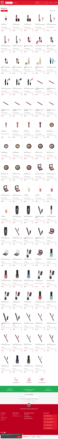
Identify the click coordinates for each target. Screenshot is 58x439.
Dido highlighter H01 (16, 152)
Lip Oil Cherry (37, 195)
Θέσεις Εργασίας (3, 418)
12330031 (15, 130)
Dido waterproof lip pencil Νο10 (40, 24)
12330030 (27, 130)
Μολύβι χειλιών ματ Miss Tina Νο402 (17, 323)
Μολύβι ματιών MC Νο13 (39, 323)
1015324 (15, 87)
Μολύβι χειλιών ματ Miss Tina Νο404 (28, 238)
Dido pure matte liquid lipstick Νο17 (17, 67)
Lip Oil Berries (49, 195)
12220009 (27, 66)
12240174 (4, 194)
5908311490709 (38, 322)
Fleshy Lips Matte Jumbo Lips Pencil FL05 (39, 110)
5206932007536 (4, 322)
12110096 (26, 23)
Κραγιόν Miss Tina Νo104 (50, 280)
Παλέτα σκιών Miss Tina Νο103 (17, 259)
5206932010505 (38, 258)
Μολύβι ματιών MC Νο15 (28, 344)
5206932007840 (27, 258)
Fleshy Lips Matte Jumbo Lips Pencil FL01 (51, 110)
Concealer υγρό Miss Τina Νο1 (51, 216)
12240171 (15, 194)
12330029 (38, 130)
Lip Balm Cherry (37, 131)
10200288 (49, 23)
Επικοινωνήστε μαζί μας (4, 417)
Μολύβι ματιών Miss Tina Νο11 (5, 344)
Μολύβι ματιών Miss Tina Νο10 (17, 344)
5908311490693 (50, 322)
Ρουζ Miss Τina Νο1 (38, 259)
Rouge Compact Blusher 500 (5, 195)
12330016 (38, 194)
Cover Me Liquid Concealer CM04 (39, 67)
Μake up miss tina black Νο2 (28, 216)
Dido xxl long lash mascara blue (17, 88)
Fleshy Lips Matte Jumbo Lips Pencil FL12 (51, 89)
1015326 (26, 87)
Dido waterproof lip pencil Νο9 (51, 24)
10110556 (4, 66)
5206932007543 (16, 322)
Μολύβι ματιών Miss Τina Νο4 (51, 344)
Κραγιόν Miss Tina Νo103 (27, 259)
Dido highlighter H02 (4, 152)
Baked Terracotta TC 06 (27, 152)
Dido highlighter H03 (50, 131)
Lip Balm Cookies (26, 131)
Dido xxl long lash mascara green (6, 88)
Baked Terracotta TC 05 (38, 152)
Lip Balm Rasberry (4, 131)
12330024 (27, 194)
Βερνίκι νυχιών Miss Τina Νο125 (28, 280)
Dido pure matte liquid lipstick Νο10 (28, 46)
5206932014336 (50, 258)
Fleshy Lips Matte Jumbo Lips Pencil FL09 (17, 110)
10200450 (49, 87)
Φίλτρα (4, 10)
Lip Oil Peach (3, 216)
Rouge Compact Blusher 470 (17, 195)
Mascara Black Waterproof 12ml (51, 67)
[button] (9, 3)
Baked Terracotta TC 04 (50, 152)
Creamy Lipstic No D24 (16, 24)
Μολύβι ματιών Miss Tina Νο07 (40, 344)
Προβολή (55, 30)
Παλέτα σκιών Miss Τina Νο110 (5, 259)
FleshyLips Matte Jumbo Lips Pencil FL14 (39, 89)
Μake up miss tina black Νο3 (17, 216)
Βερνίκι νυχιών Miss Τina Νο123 (51, 259)
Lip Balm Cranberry (15, 131)
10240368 (49, 66)
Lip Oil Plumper (26, 195)
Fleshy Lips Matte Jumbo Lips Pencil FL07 (28, 110)
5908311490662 (27, 322)
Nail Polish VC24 (3, 24)
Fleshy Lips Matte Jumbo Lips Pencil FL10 (5, 110)
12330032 (4, 130)
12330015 (49, 194)
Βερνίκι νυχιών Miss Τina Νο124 (5, 280)
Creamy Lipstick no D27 (27, 24)
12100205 (4, 23)
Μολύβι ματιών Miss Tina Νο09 (28, 323)
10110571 (15, 66)
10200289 (38, 23)
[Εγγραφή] (39, 397)
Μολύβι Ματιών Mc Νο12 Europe (52, 323)
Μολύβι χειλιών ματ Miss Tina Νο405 (39, 217)
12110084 (15, 23)
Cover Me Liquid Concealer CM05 (28, 67)
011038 (15, 258)
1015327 (3, 87)
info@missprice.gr (28, 416)
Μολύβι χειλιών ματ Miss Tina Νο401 (5, 323)
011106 (3, 258)
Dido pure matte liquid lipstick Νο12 (51, 46)
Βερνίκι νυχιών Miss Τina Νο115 (17, 280)
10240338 (49, 130)
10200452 (38, 87)
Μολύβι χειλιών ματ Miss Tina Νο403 (39, 238)
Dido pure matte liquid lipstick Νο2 (5, 67)
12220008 (38, 66)
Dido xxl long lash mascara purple (29, 88)
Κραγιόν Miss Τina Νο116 (39, 280)
